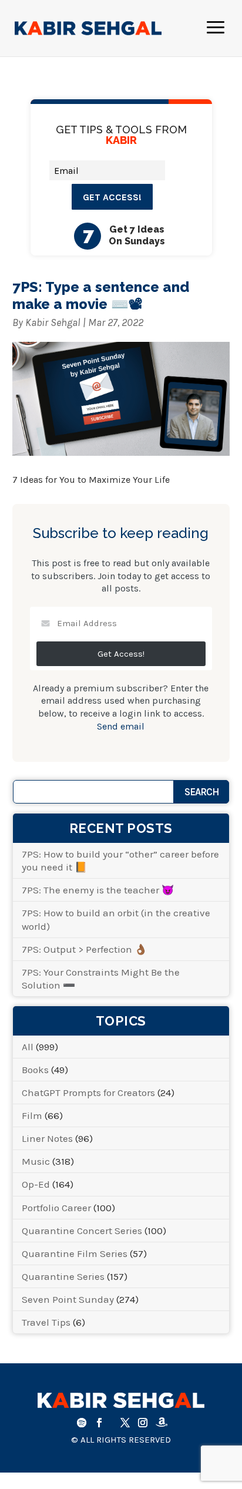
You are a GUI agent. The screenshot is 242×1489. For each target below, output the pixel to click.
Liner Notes (47, 1138)
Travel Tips (46, 1322)
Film (32, 1115)
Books (35, 1069)
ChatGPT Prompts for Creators (88, 1092)
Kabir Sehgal (52, 322)
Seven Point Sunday (68, 1299)
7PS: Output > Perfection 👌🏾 (84, 949)
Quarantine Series (63, 1276)
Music (36, 1161)
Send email (120, 726)
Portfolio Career (56, 1208)
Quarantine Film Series (74, 1253)
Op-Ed (36, 1184)
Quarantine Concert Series (82, 1230)
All (27, 1047)
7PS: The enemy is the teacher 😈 (98, 890)
